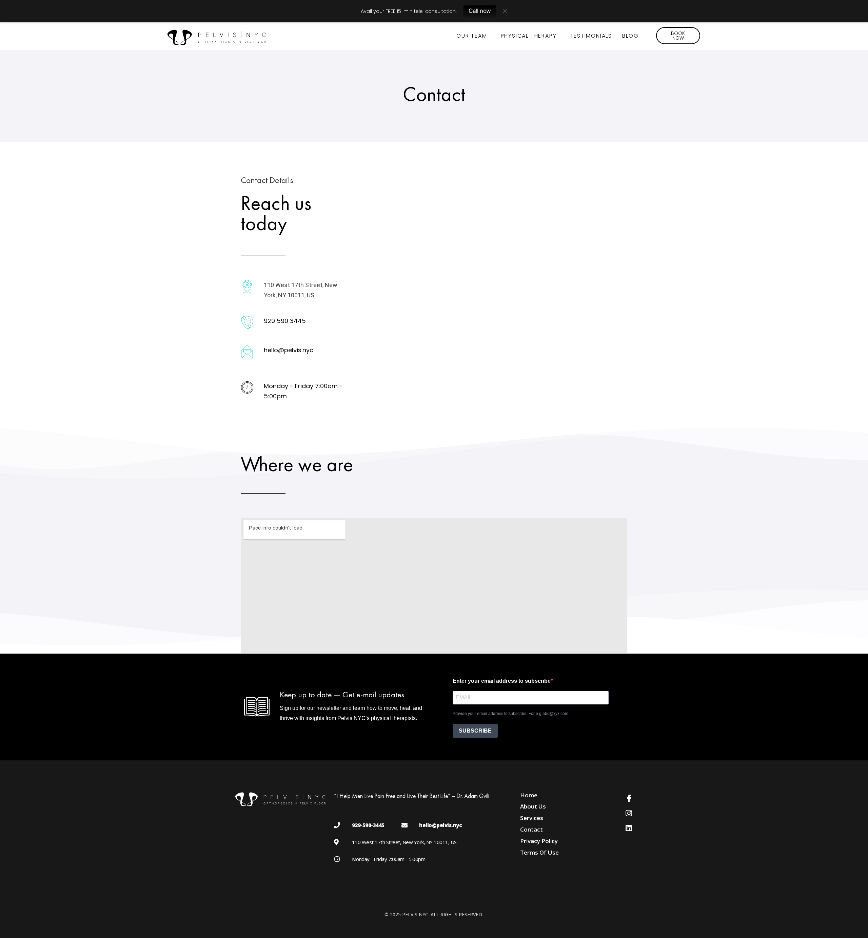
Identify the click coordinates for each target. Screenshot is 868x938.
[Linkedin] (629, 828)
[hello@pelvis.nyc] (247, 351)
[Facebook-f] (629, 798)
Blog (630, 36)
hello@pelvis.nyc (288, 350)
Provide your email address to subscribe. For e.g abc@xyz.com (510, 713)
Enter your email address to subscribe (502, 681)
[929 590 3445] (247, 322)
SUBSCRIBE (475, 731)
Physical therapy (529, 36)
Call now (480, 10)
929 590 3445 (285, 321)
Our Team (471, 36)
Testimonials (591, 36)
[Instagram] (629, 813)
